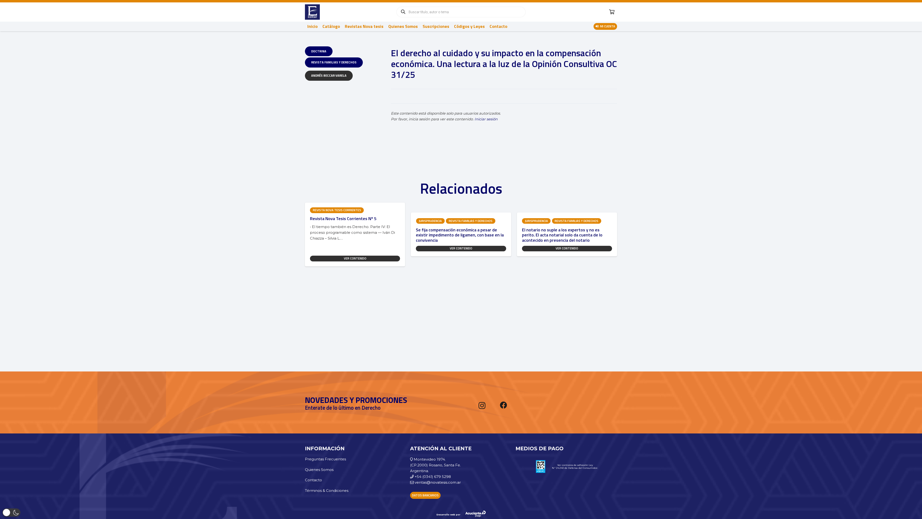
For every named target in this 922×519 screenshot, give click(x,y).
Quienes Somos (319, 469)
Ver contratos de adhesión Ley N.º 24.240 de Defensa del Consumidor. (575, 466)
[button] (11, 512)
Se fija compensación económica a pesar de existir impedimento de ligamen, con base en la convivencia (460, 235)
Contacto (313, 480)
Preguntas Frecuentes (325, 459)
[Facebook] (503, 405)
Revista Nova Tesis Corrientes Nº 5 (343, 218)
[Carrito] (612, 12)
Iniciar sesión (485, 119)
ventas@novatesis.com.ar (438, 482)
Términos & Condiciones (326, 490)
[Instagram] (482, 405)
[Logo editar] (312, 12)
